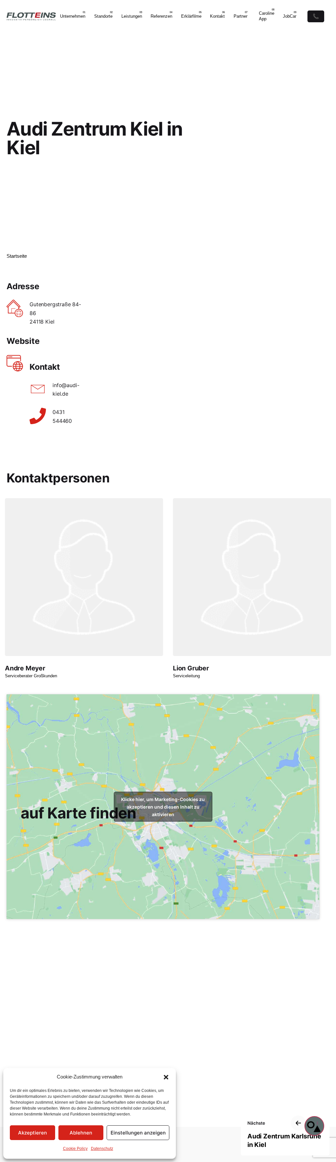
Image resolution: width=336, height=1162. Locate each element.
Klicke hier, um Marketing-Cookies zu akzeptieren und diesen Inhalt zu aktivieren (163, 806)
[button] (166, 1077)
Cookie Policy (75, 1148)
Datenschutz (102, 1148)
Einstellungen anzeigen (138, 1133)
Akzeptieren (32, 1133)
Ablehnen (81, 1133)
